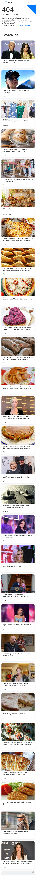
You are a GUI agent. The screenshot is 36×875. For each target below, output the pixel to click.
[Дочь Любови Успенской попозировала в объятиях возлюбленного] (18, 618)
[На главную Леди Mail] (10, 2)
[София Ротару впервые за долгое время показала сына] (18, 529)
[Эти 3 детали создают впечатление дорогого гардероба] (18, 825)
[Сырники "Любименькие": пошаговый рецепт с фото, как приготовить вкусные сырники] (18, 381)
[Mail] (6, 2)
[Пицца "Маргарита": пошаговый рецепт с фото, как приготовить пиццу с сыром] (18, 232)
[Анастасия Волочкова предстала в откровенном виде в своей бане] (18, 677)
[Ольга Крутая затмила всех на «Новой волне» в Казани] (18, 54)
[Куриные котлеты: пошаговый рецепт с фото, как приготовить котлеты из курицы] (18, 796)
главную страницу (23, 25)
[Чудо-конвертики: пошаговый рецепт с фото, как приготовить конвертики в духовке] (18, 262)
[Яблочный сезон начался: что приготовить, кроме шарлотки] (18, 203)
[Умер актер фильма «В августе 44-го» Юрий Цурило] (18, 647)
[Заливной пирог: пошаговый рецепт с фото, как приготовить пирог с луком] (18, 440)
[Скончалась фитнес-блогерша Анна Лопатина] (18, 84)
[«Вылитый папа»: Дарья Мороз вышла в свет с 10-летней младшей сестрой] (18, 410)
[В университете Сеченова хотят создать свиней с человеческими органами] (18, 351)
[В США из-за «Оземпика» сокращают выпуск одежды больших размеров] (18, 114)
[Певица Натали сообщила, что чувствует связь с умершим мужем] (18, 558)
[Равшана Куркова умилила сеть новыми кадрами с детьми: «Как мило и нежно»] (18, 855)
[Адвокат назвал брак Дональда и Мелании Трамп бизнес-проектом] (18, 588)
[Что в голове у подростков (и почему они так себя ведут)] (18, 173)
